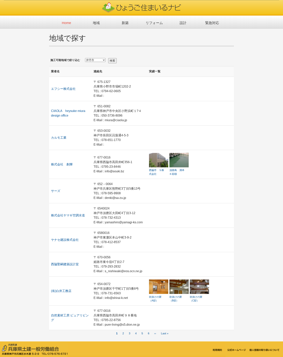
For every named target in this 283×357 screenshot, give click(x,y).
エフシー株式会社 (63, 88)
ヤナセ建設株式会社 (65, 239)
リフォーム (154, 23)
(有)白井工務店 (61, 291)
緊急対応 (212, 23)
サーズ (55, 191)
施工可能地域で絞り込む (65, 60)
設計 (183, 23)
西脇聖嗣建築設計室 (65, 264)
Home (66, 23)
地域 (96, 23)
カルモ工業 (58, 137)
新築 (125, 23)
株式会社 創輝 (62, 164)
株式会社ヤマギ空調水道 (68, 215)
